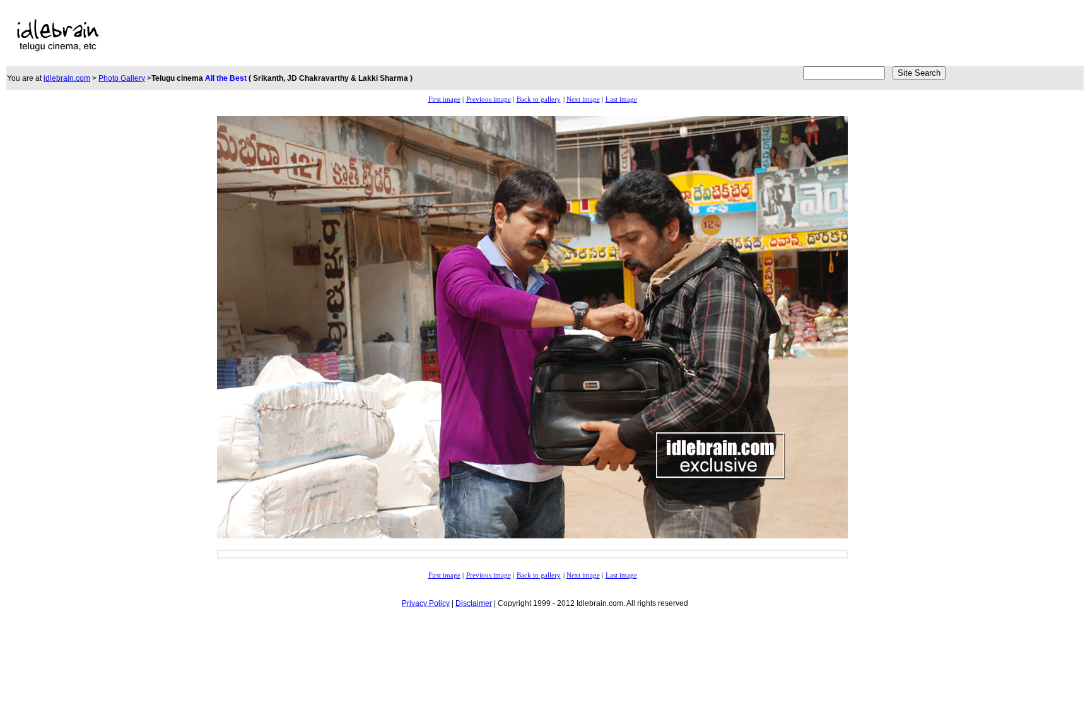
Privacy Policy (426, 603)
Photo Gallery (121, 78)
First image (444, 99)
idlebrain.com (67, 78)
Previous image (488, 99)
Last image (621, 99)
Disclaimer (473, 603)
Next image (583, 99)
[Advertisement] (433, 35)
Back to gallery (539, 99)
